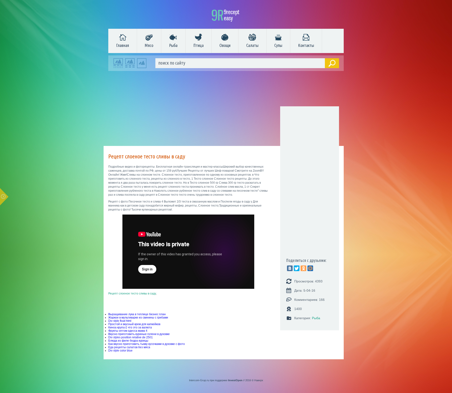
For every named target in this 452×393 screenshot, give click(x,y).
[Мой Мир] (310, 268)
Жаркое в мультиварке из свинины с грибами (138, 317)
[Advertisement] (224, 110)
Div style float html (119, 321)
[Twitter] (296, 268)
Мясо (149, 45)
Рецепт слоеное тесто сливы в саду (132, 293)
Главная (122, 45)
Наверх (258, 380)
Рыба (173, 45)
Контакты (306, 45)
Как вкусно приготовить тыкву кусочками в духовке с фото (146, 344)
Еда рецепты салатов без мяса (129, 347)
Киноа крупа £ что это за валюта (130, 327)
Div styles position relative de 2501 (130, 337)
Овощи (224, 45)
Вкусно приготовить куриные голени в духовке (139, 334)
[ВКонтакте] (290, 268)
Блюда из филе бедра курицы (128, 340)
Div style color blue (120, 350)
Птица (198, 45)
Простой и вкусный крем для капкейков (134, 324)
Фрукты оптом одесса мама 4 (127, 330)
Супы (278, 45)
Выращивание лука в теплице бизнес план (137, 314)
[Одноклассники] (303, 268)
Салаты (252, 45)
